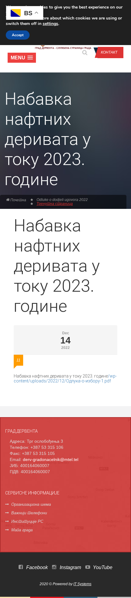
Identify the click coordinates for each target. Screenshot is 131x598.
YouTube (102, 567)
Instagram (69, 567)
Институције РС (27, 521)
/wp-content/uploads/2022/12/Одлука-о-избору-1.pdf (65, 378)
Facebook (36, 567)
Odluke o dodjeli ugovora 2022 (62, 200)
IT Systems (82, 584)
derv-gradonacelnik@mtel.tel (50, 459)
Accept (17, 35)
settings (50, 23)
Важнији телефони (29, 513)
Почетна (17, 200)
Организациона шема (31, 504)
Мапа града (22, 530)
